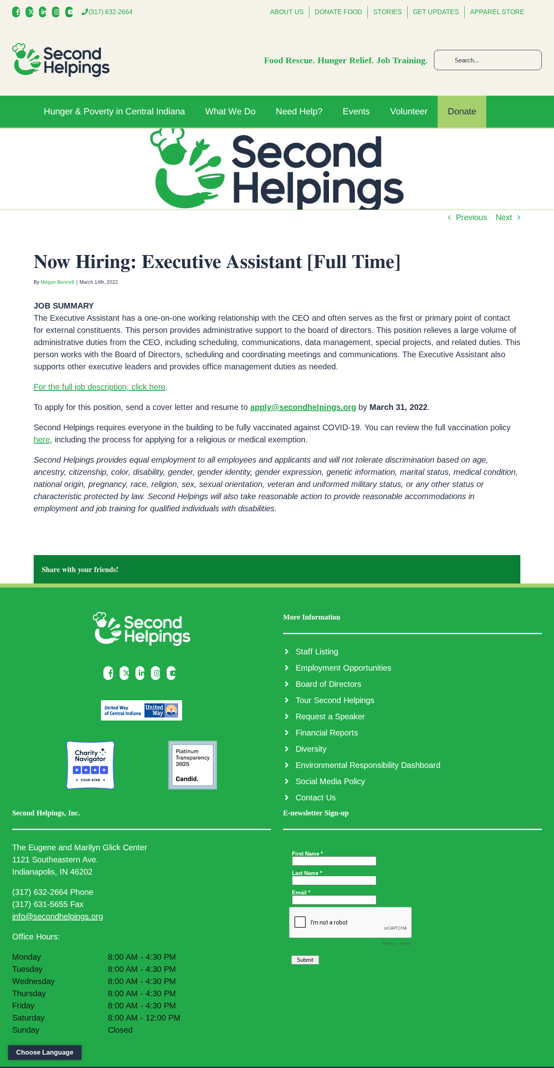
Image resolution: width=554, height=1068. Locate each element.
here (42, 439)
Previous (471, 217)
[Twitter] (31, 12)
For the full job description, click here (99, 386)
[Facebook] (18, 12)
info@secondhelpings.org (57, 916)
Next (504, 217)
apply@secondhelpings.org (303, 407)
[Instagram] (58, 12)
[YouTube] (71, 12)
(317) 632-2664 (110, 12)
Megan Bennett (57, 282)
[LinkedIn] (45, 12)
